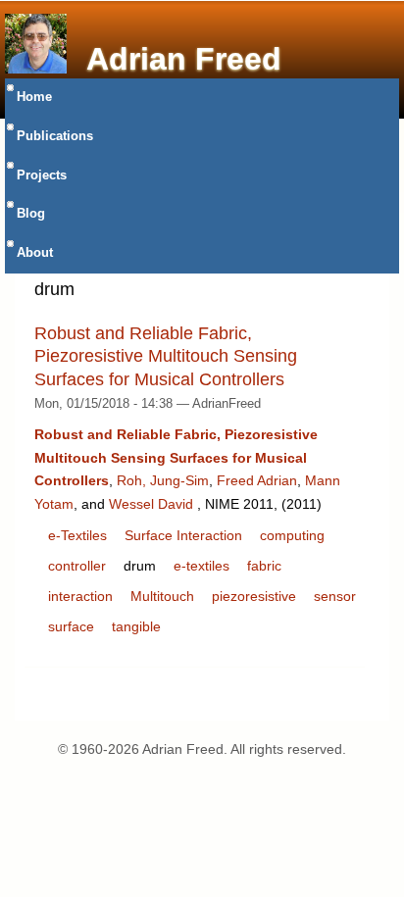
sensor (335, 596)
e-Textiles (77, 535)
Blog (31, 214)
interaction (80, 596)
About (35, 253)
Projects (42, 175)
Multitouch (162, 596)
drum (140, 565)
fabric (264, 565)
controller (77, 565)
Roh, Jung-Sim (163, 480)
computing (292, 535)
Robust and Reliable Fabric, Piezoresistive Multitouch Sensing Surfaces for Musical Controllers (165, 356)
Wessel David (151, 504)
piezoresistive (254, 596)
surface (71, 626)
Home (34, 97)
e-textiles (201, 565)
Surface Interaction (183, 535)
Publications (55, 136)
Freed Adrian (257, 480)
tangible (136, 626)
